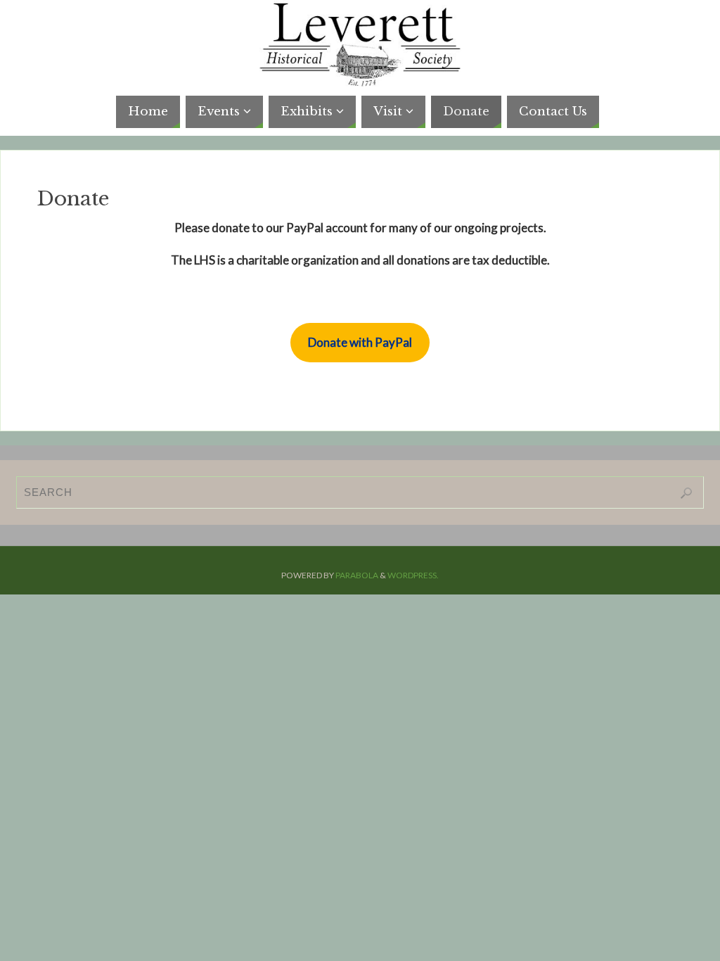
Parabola (356, 575)
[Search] (686, 493)
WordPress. (413, 575)
